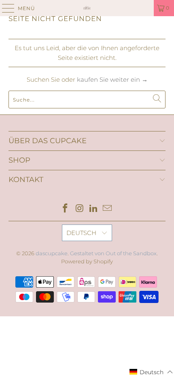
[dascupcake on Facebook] (65, 208)
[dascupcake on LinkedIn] (94, 208)
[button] (151, 372)
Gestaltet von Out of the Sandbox (113, 253)
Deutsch (82, 233)
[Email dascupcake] (108, 208)
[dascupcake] (87, 8)
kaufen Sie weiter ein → (112, 79)
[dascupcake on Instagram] (80, 208)
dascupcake (52, 253)
